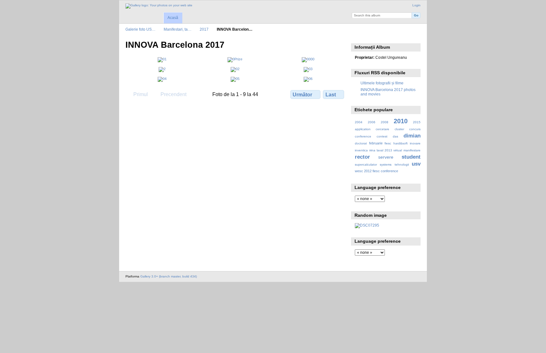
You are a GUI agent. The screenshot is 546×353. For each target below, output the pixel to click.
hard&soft (400, 143)
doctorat (361, 143)
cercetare (382, 129)
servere (385, 157)
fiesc (388, 143)
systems (385, 164)
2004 (358, 122)
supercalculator (366, 164)
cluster (399, 129)
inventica (361, 150)
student (411, 157)
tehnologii (402, 164)
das (395, 136)
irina (372, 150)
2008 (384, 122)
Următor (302, 94)
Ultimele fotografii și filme (382, 83)
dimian (412, 136)
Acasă (172, 17)
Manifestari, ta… (177, 29)
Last (330, 94)
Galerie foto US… (140, 29)
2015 (417, 122)
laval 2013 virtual (389, 150)
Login (416, 5)
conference (363, 136)
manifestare (412, 150)
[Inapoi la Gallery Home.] (158, 6)
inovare (415, 143)
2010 (401, 121)
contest (382, 136)
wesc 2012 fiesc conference (376, 171)
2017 (204, 29)
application (363, 129)
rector (362, 157)
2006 (371, 122)
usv (416, 164)
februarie (376, 143)
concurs (415, 129)
